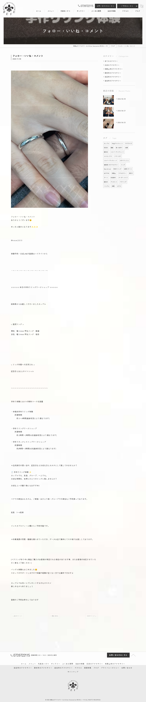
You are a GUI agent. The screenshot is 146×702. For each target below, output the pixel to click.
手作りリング (117, 169)
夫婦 (126, 147)
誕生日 (106, 182)
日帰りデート (128, 169)
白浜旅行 (113, 177)
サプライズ (128, 143)
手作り (131, 173)
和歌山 (114, 173)
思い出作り (119, 147)
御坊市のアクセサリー (113, 73)
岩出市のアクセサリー (113, 81)
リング (123, 165)
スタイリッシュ (124, 160)
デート (106, 177)
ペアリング (123, 182)
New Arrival (107, 169)
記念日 (106, 147)
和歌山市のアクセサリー (114, 69)
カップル (106, 143)
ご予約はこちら (127, 6)
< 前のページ (17, 616)
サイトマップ (73, 672)
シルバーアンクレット (117, 152)
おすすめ (106, 173)
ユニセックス (108, 156)
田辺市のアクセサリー (113, 77)
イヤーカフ (117, 156)
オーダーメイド (123, 177)
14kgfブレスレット (117, 143)
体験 (113, 186)
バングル (106, 186)
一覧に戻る (54, 616)
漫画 (112, 147)
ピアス (119, 186)
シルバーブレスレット (110, 160)
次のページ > (91, 616)
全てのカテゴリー (111, 61)
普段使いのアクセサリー (111, 165)
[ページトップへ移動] (133, 655)
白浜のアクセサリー (112, 65)
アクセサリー (122, 173)
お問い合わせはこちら (105, 6)
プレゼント (114, 182)
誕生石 (106, 152)
